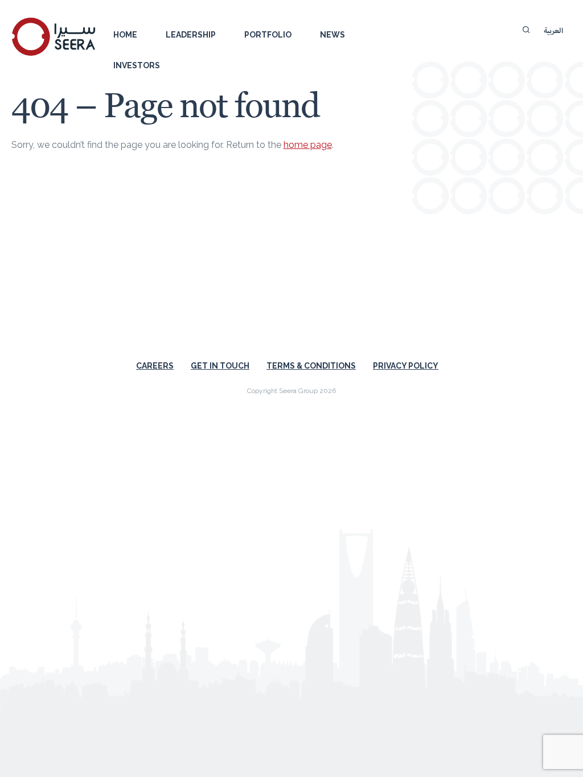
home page (308, 144)
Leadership (191, 34)
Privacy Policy (405, 365)
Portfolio (268, 34)
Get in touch (220, 365)
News (332, 34)
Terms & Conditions (311, 365)
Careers (155, 365)
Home (125, 34)
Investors (136, 65)
